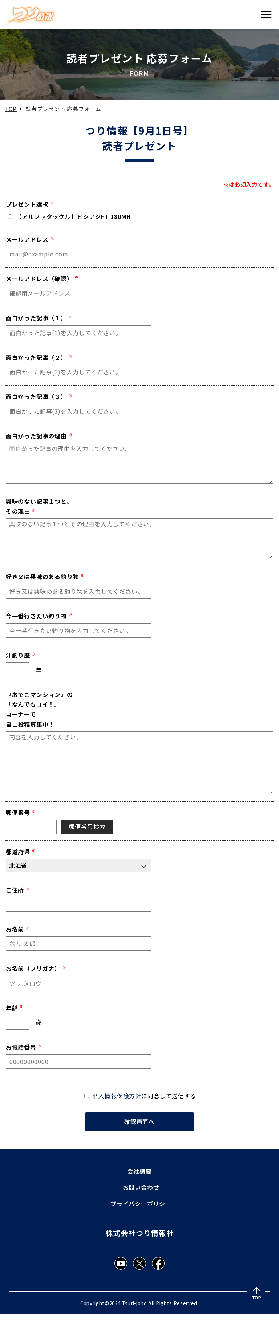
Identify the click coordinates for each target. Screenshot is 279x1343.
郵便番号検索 (87, 826)
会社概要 (139, 1171)
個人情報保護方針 (117, 1095)
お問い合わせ (141, 1187)
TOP (11, 109)
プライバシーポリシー (140, 1203)
